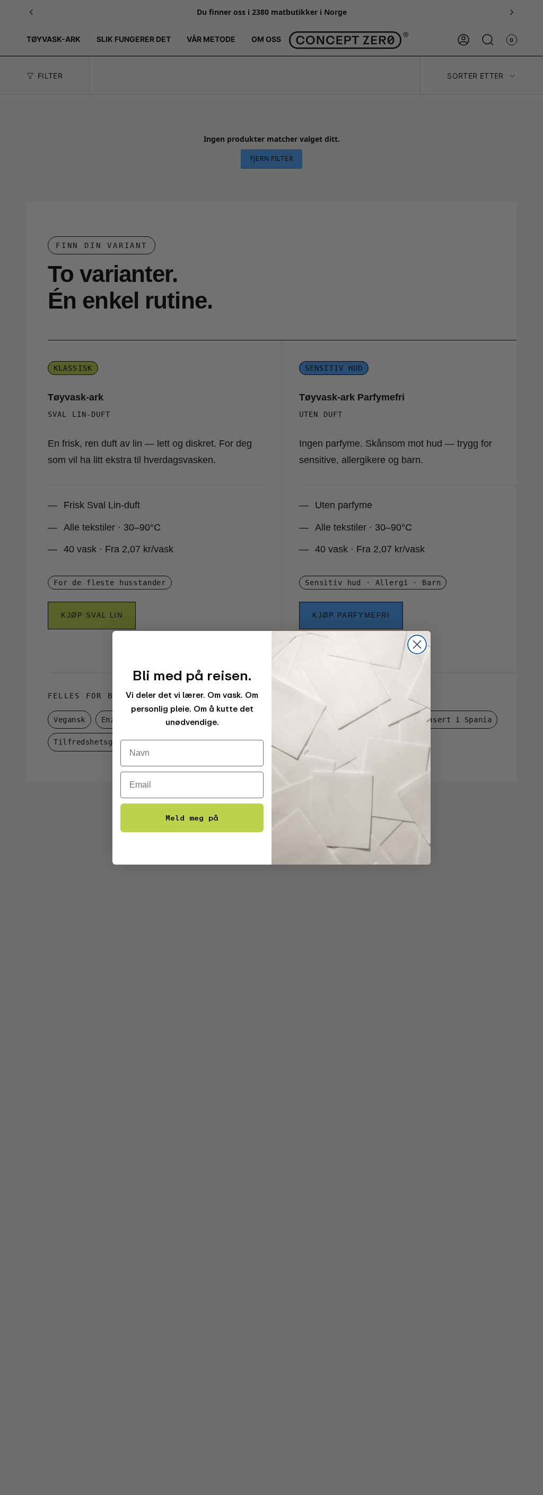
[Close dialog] (417, 644)
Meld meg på (191, 817)
